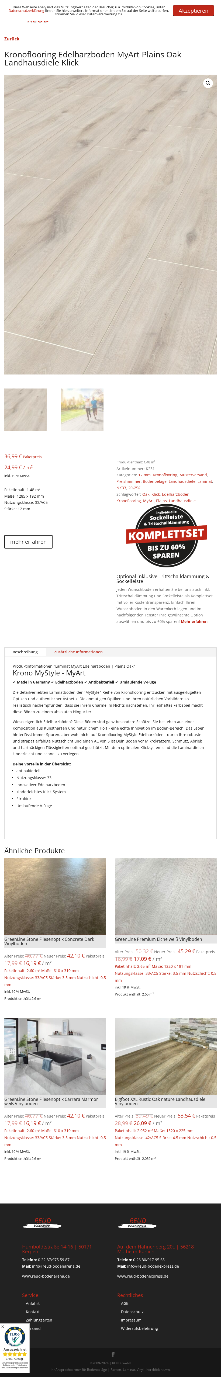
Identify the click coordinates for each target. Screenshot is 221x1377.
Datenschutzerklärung (26, 10)
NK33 (121, 487)
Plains (161, 500)
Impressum (131, 1320)
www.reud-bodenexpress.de (142, 1276)
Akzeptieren (193, 10)
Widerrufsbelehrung (139, 1328)
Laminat (205, 481)
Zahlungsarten (39, 1320)
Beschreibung (25, 651)
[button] (208, 83)
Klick (155, 494)
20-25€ (134, 487)
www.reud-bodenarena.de (46, 1276)
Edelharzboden (175, 494)
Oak (145, 494)
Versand (33, 1328)
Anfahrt (33, 1303)
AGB (125, 1303)
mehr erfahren (28, 541)
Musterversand (193, 474)
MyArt (148, 500)
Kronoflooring (165, 474)
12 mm (144, 474)
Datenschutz (132, 1311)
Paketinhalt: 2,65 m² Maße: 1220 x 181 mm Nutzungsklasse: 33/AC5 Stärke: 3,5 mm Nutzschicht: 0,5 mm (165, 959)
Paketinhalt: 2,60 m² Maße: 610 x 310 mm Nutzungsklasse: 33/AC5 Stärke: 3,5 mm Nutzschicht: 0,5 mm (55, 961)
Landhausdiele (182, 481)
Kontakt (33, 1311)
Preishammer (128, 481)
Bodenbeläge (155, 481)
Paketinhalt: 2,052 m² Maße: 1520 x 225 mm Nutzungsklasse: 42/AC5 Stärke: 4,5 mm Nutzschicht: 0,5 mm (165, 1121)
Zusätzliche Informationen (78, 651)
